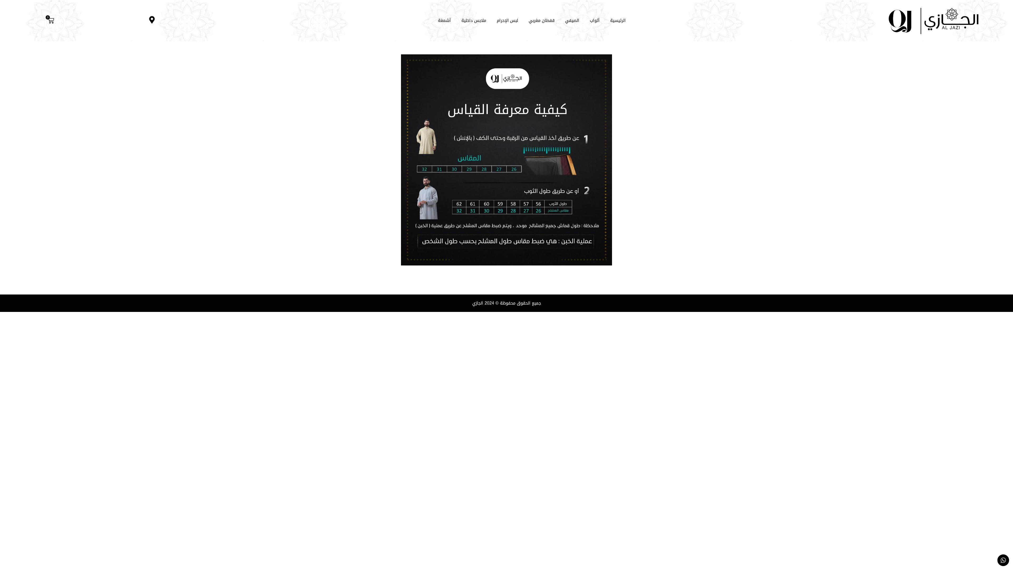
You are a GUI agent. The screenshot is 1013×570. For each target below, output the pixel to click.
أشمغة (444, 20)
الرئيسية (618, 20)
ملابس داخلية (473, 20)
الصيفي (572, 20)
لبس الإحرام (507, 20)
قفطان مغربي (542, 20)
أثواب (595, 20)
